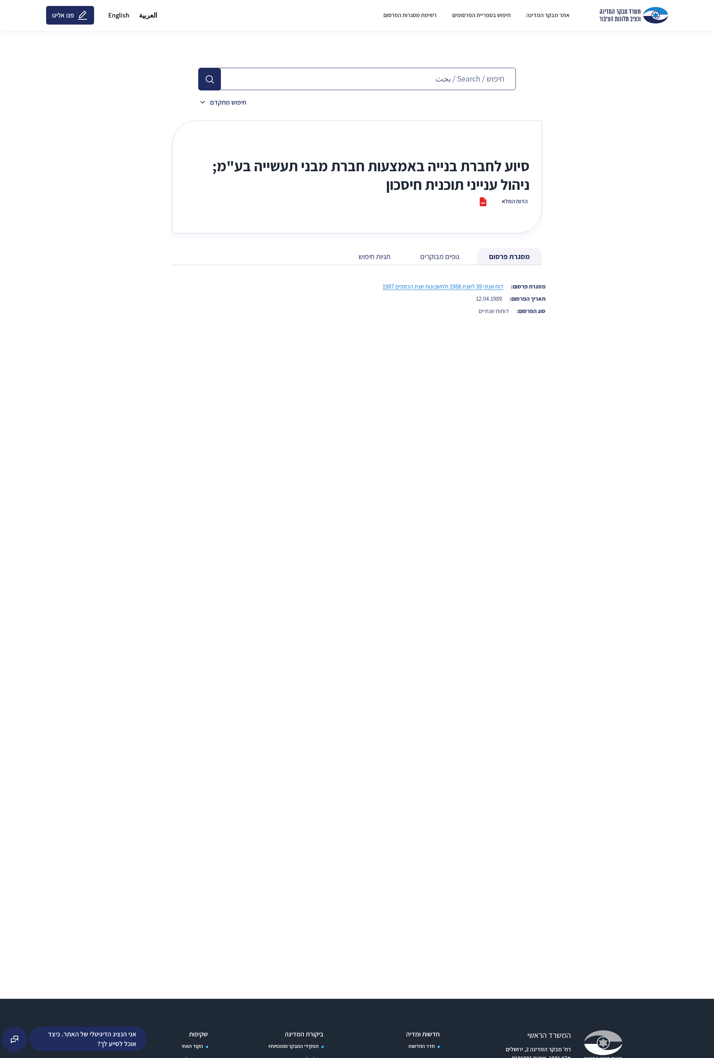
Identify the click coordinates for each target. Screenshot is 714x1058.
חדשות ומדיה (423, 1034)
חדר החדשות (421, 1046)
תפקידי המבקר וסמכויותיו (293, 1046)
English (118, 15)
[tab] (509, 256)
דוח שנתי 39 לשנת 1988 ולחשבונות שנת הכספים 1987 (443, 286)
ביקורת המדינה (304, 1034)
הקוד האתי (192, 1046)
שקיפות (198, 1034)
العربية (148, 15)
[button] (210, 79)
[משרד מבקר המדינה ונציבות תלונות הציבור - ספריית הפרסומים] (633, 15)
